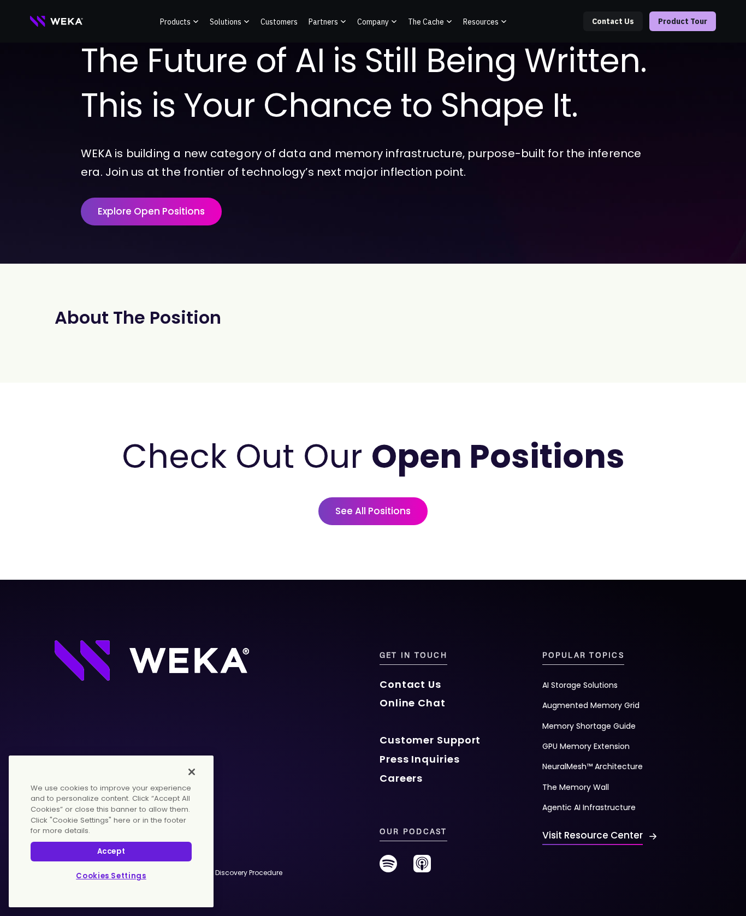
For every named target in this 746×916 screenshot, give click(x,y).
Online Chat (413, 703)
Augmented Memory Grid (591, 705)
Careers (401, 778)
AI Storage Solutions (580, 685)
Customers (279, 22)
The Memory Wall (575, 787)
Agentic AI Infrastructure (589, 807)
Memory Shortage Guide (589, 726)
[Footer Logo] (152, 660)
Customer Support (430, 740)
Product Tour (682, 21)
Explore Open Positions (151, 211)
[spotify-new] (388, 868)
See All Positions (373, 511)
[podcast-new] (422, 868)
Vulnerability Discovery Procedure (227, 872)
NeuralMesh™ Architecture (592, 766)
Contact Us (613, 21)
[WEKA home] (57, 21)
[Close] (192, 772)
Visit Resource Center (592, 835)
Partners (323, 22)
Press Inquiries (420, 759)
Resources (481, 22)
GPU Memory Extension (586, 746)
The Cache (426, 22)
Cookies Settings (111, 876)
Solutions (225, 22)
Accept (111, 851)
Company (373, 22)
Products (175, 22)
